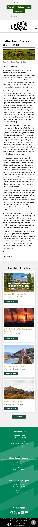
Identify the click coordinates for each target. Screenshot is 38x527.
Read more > (11, 301)
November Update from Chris (14, 366)
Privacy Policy (19, 447)
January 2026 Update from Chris (15, 294)
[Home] (19, 25)
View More (19, 417)
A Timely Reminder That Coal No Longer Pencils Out (18, 330)
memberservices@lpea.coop (20, 443)
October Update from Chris (13, 401)
